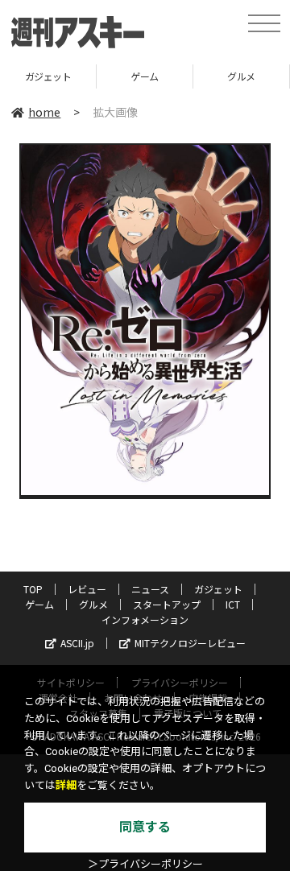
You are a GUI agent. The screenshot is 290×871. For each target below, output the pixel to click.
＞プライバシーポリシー (145, 864)
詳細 (66, 785)
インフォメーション (145, 619)
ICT (233, 604)
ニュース (150, 589)
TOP (33, 589)
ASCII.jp (77, 643)
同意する (145, 827)
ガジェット (48, 76)
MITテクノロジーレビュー (190, 643)
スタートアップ (167, 604)
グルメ (241, 76)
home (44, 112)
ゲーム (144, 76)
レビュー (87, 589)
